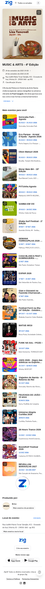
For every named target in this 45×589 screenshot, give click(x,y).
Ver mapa (37, 518)
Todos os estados (25, 3)
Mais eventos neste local (13, 531)
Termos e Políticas (13, 579)
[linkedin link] (24, 583)
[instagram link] (21, 583)
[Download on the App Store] (14, 560)
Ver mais (6, 101)
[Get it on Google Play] (31, 560)
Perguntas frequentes (30, 579)
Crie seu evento (22, 548)
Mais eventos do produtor (23, 508)
